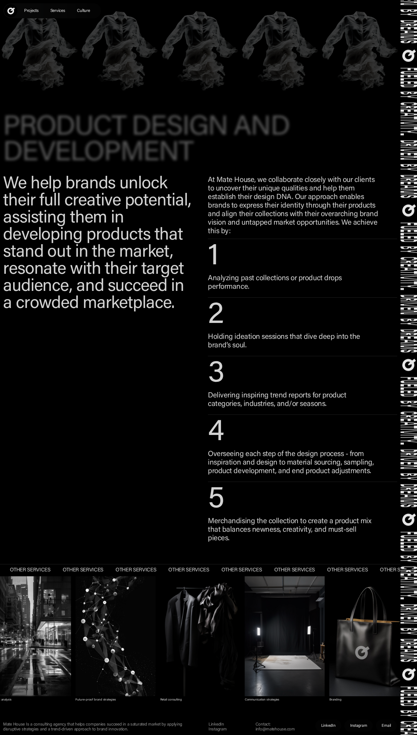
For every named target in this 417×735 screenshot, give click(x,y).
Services (57, 11)
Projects (31, 11)
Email (386, 726)
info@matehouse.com (275, 729)
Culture (83, 11)
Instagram (218, 729)
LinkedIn (216, 724)
